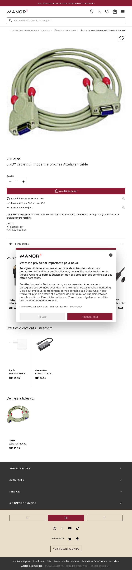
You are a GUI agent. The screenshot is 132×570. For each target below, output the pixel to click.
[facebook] (62, 528)
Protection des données (66, 561)
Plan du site (38, 561)
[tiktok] (77, 528)
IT (105, 518)
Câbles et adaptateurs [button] (64, 30)
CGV (49, 561)
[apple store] (70, 538)
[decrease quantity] (10, 181)
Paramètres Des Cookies (94, 561)
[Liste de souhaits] (121, 38)
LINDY (10, 223)
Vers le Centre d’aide (66, 549)
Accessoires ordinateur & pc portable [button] (30, 30)
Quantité (10, 176)
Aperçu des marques (31, 566)
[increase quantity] (23, 181)
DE (27, 518)
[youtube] (70, 528)
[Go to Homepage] (18, 11)
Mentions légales (21, 561)
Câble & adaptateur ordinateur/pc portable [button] (102, 30)
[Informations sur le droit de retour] (123, 207)
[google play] (77, 538)
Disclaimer (114, 561)
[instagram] (54, 528)
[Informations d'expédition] (123, 198)
